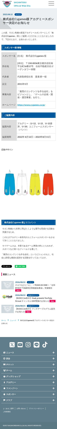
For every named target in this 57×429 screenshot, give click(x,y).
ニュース (13, 320)
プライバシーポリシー (36, 408)
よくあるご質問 (8, 408)
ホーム (3, 320)
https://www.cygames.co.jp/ (31, 104)
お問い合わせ (21, 408)
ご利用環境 (7, 412)
